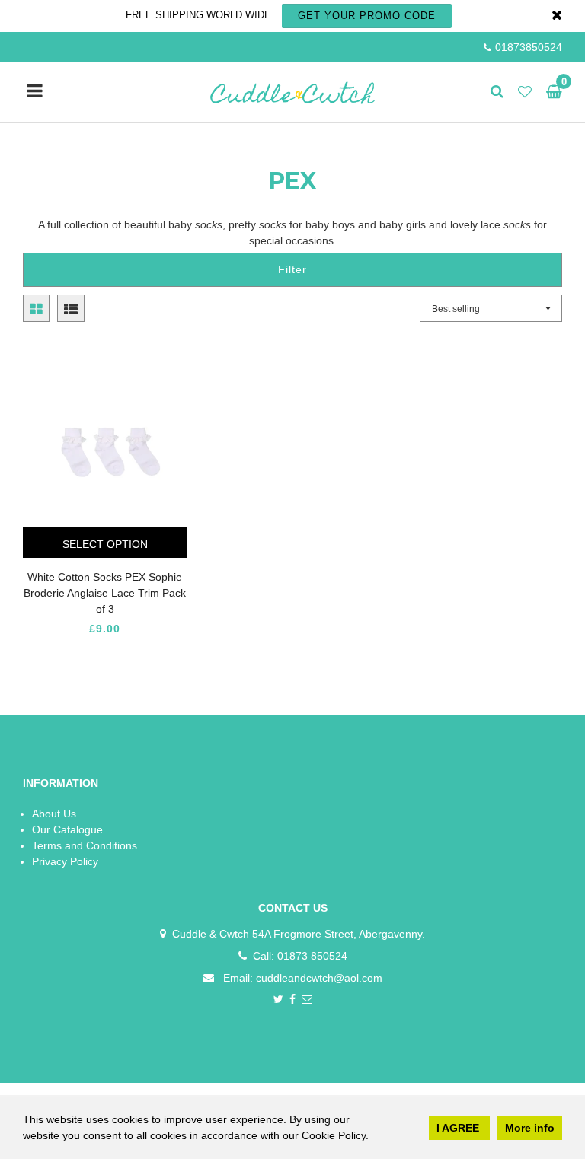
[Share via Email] (307, 1001)
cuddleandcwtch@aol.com (319, 978)
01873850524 (528, 47)
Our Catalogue (67, 829)
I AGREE (459, 1128)
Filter (292, 269)
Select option (105, 544)
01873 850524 (312, 956)
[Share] (293, 1001)
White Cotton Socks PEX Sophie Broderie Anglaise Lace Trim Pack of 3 (105, 593)
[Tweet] (278, 1001)
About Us (54, 813)
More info (530, 1128)
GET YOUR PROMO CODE (367, 15)
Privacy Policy (65, 861)
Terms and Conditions (84, 845)
